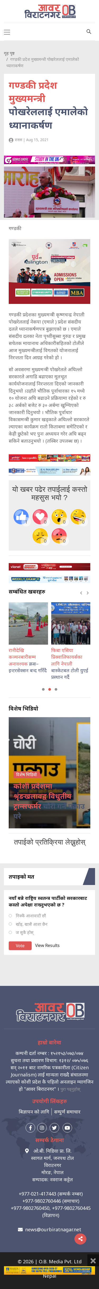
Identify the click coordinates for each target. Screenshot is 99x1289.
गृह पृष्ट (9, 53)
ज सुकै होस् (25, 932)
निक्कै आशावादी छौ (31, 916)
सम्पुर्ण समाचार (67, 1111)
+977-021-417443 (37, 1194)
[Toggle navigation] (7, 31)
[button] (43, 689)
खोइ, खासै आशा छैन (32, 924)
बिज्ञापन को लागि (34, 1111)
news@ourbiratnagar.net (53, 1229)
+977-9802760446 (41, 1201)
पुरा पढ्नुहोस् (70, 1089)
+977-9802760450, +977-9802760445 (51, 1208)
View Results (47, 945)
